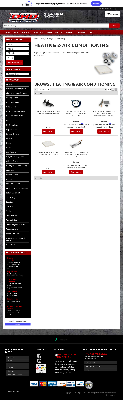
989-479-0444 (96, 353)
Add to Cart (48, 131)
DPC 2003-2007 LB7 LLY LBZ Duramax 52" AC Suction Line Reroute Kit (76, 113)
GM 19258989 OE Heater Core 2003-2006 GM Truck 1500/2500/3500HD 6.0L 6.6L (104, 113)
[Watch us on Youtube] (39, 360)
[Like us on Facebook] (39, 355)
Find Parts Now (15, 62)
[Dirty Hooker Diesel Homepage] (23, 14)
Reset (10, 58)
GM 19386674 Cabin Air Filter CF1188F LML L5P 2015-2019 (48, 153)
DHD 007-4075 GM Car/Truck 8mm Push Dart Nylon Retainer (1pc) (48, 112)
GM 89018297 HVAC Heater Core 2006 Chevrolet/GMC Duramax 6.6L (76, 154)
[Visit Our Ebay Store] (42, 368)
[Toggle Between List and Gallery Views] (114, 89)
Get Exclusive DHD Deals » (65, 356)
